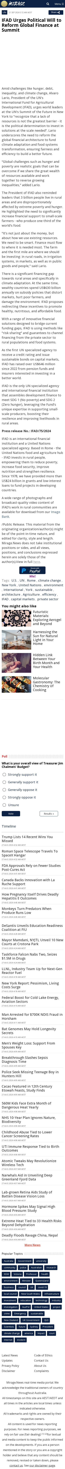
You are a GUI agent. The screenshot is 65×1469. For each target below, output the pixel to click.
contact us (16, 1465)
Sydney (34, 1326)
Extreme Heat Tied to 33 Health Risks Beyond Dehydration (32, 1223)
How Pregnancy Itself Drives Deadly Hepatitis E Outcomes (30, 896)
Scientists (9, 1326)
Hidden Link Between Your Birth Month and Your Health (46, 661)
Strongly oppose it (22, 797)
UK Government (31, 1320)
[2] (46, 1434)
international (13, 590)
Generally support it (23, 782)
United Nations (30, 585)
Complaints (41, 1371)
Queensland (42, 1280)
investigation (11, 1306)
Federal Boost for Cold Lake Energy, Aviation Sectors (30, 999)
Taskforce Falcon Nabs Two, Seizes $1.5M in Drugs (29, 956)
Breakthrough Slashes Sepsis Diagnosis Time (25, 1059)
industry (56, 1300)
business (9, 1287)
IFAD (5, 599)
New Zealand (11, 1320)
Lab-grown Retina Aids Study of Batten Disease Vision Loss (27, 1194)
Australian (36, 1267)
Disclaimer (8, 1371)
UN (22, 580)
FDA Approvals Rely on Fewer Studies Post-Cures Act (31, 867)
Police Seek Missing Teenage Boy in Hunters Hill (30, 1074)
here (36, 562)
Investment (10, 1300)
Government (24, 1260)
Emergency (20, 1313)
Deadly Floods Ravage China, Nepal (30, 1235)
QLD (46, 1320)
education (25, 1300)
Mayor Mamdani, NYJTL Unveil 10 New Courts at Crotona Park (32, 942)
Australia (8, 1260)
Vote (11, 813)
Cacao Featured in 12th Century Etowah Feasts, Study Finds (27, 1088)
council (22, 1287)
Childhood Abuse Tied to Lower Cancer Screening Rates (27, 1134)
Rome (31, 580)
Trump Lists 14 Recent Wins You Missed (27, 839)
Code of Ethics (43, 1355)
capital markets (23, 599)
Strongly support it (22, 774)
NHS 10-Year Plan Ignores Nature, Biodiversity (29, 1119)
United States (41, 1306)
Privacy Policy (10, 1366)
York (29, 590)
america (28, 1333)
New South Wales (30, 1293)
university (41, 1260)
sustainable (43, 590)
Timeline (9, 826)
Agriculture (31, 594)
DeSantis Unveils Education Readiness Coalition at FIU (32, 927)
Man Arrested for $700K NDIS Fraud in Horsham (32, 1016)
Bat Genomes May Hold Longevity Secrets (29, 1031)
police (23, 1267)
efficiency (49, 594)
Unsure (13, 805)
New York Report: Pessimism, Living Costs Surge (30, 985)
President (48, 1326)
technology (41, 1300)
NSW (6, 1274)
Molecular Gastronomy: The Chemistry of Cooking (46, 684)
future (22, 1326)
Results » (49, 813)
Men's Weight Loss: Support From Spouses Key (28, 1045)
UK (31, 1287)
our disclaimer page (42, 1465)
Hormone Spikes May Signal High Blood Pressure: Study (28, 1208)
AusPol (25, 1306)
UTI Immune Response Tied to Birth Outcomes (30, 1148)
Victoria (17, 1274)
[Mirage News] (13, 4)
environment (53, 585)
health (44, 1274)
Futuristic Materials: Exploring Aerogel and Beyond (47, 618)
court (52, 1333)
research (51, 1267)
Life (4, 12)
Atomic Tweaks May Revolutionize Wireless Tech (29, 1163)
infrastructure (52, 1293)
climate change (49, 580)
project (56, 1306)
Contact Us (41, 1360)
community (9, 1267)
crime (7, 1313)
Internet (8, 1339)
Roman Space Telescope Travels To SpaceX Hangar (30, 853)
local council (10, 1293)
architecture (11, 594)
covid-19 (42, 1287)
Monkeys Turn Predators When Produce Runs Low (26, 910)
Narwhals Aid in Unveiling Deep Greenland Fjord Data (27, 1177)
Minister (26, 1280)
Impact (41, 1333)
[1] (43, 1434)
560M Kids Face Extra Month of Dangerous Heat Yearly (26, 1105)
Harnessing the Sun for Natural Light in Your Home (45, 638)
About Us (40, 1366)
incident (21, 1339)
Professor (31, 1274)
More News (32, 1245)
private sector (47, 599)
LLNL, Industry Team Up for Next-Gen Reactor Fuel (32, 971)
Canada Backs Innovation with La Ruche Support (28, 882)
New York (9, 585)
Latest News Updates (10, 1357)
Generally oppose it (22, 790)
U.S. (14, 580)
